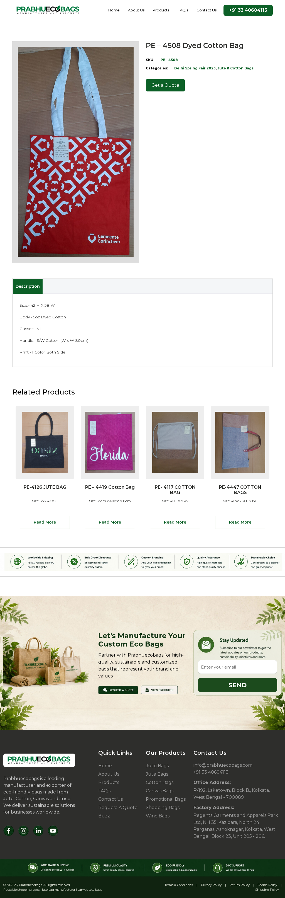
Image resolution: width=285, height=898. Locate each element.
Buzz (104, 816)
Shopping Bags (163, 807)
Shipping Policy (267, 890)
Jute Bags (157, 774)
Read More (45, 522)
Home (114, 10)
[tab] (28, 286)
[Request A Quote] (118, 689)
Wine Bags (157, 816)
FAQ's (104, 790)
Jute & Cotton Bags (235, 68)
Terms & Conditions (178, 885)
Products (161, 10)
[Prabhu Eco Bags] (39, 760)
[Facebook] (8, 830)
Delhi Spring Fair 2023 (195, 68)
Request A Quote (117, 807)
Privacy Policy (211, 885)
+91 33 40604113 (248, 10)
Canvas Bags (159, 790)
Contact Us (206, 10)
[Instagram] (23, 830)
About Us (136, 10)
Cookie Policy (267, 885)
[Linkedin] (38, 830)
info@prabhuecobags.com (222, 765)
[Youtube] (53, 830)
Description (28, 286)
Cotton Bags (159, 782)
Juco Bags (157, 765)
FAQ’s (183, 10)
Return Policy (240, 885)
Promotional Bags (166, 799)
